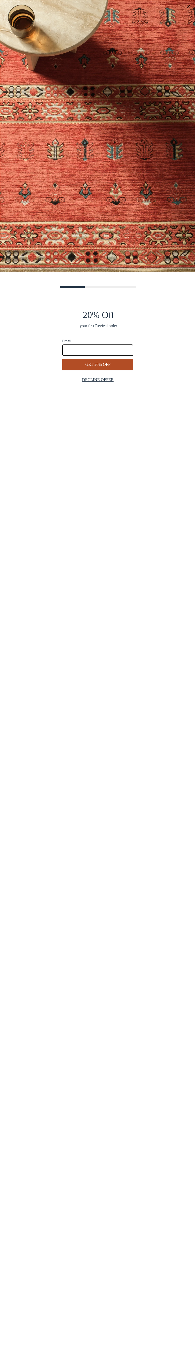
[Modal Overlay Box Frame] (97, 680)
